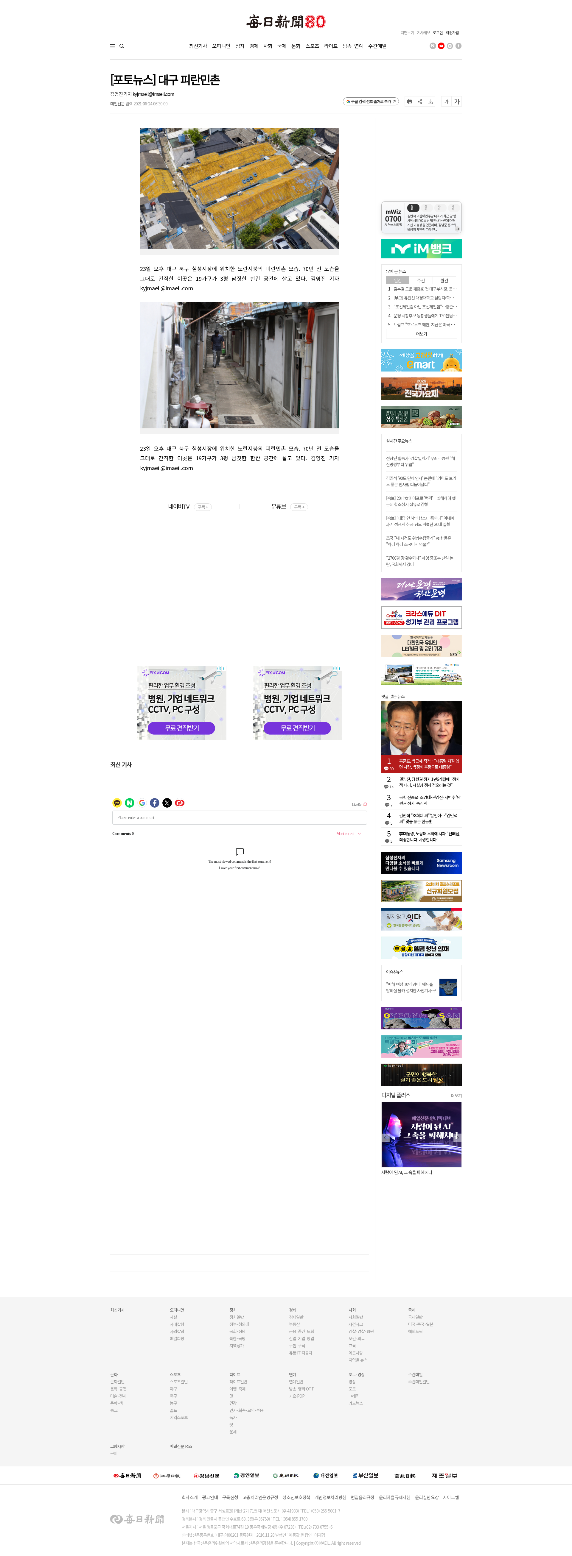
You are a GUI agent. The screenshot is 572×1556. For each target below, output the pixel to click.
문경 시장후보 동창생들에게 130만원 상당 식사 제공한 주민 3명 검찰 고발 (452, 316)
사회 (267, 45)
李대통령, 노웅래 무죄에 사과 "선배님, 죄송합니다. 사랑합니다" (429, 836)
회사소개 (190, 1497)
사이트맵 (451, 1497)
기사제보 (423, 32)
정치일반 (236, 1317)
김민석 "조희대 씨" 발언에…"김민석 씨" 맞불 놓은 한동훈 (428, 818)
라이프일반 (238, 1381)
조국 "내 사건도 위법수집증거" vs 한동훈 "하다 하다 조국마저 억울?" (418, 541)
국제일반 (415, 1317)
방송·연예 (353, 45)
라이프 (331, 45)
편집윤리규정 (362, 1497)
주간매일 (377, 45)
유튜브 (287, 506)
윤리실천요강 (427, 1497)
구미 (113, 1453)
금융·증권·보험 (301, 1331)
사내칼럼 (177, 1324)
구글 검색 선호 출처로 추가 (371, 101)
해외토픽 (415, 1331)
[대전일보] (325, 1475)
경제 (253, 45)
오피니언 (221, 45)
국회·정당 (237, 1331)
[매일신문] (127, 1475)
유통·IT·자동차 (300, 1353)
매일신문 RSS (181, 1446)
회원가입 (452, 32)
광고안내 (210, 1497)
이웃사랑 (356, 1353)
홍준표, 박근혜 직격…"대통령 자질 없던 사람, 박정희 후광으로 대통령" (429, 764)
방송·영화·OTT (301, 1389)
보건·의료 (357, 1338)
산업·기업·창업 (301, 1338)
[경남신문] (206, 1475)
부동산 (294, 1324)
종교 (113, 1410)
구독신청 (230, 1497)
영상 (352, 1381)
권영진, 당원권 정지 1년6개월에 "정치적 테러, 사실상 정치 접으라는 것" (429, 782)
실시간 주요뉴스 (399, 441)
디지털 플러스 (395, 1095)
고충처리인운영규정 (260, 1497)
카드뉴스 (356, 1403)
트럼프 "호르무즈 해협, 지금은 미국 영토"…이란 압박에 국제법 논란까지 (451, 324)
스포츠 (312, 45)
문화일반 (117, 1381)
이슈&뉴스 (394, 972)
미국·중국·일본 (420, 1324)
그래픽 (354, 1396)
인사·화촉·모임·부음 (246, 1410)
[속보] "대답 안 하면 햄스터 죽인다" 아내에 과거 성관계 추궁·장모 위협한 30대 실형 (420, 521)
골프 (173, 1410)
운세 (233, 1431)
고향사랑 (117, 1446)
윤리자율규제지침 (395, 1497)
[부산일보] (365, 1475)
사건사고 (356, 1324)
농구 (173, 1403)
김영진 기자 (121, 93)
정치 (239, 45)
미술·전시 (118, 1396)
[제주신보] (444, 1475)
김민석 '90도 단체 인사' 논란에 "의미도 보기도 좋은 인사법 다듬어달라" (421, 481)
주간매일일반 (419, 1381)
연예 (292, 1374)
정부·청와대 (239, 1324)
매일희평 (177, 1338)
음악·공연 (118, 1389)
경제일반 (296, 1317)
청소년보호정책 (296, 1497)
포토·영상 (357, 1374)
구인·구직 (297, 1345)
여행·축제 (237, 1389)
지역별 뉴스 (358, 1360)
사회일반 (356, 1317)
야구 (173, 1389)
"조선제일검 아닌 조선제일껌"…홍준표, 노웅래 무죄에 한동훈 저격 (447, 307)
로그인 (438, 32)
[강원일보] (167, 1475)
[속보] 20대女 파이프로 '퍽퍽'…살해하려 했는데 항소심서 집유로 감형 (421, 501)
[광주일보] (286, 1475)
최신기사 (198, 45)
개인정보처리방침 (330, 1497)
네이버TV (188, 506)
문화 (295, 45)
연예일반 (296, 1381)
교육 (352, 1345)
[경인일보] (246, 1475)
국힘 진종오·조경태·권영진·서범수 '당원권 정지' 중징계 (430, 800)
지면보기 (407, 32)
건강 (233, 1403)
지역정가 (236, 1345)
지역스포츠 (179, 1417)
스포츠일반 (179, 1381)
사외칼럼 (177, 1331)
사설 (173, 1317)
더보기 (456, 1095)
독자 (233, 1417)
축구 (173, 1396)
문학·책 (116, 1403)
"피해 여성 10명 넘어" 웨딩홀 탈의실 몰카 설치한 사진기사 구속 (411, 990)
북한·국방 (237, 1338)
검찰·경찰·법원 (361, 1331)
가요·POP (296, 1396)
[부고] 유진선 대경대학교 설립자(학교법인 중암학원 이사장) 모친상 (447, 298)
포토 (352, 1389)
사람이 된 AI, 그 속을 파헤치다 (406, 1172)
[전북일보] (405, 1475)
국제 (281, 45)
